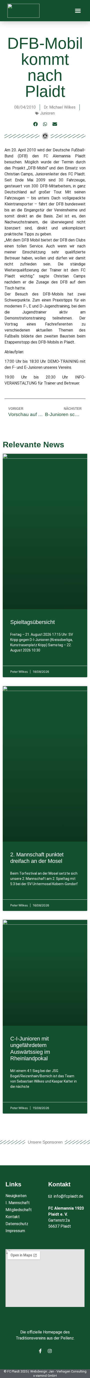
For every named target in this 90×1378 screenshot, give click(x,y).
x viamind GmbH (45, 1375)
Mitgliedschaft (19, 1209)
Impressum (15, 1230)
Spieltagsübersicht (32, 622)
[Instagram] (50, 1351)
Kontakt (13, 1216)
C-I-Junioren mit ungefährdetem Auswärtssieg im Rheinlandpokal (30, 1049)
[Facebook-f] (40, 1351)
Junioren (47, 113)
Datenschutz (17, 1223)
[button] (78, 11)
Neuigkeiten (16, 1195)
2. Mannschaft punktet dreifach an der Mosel (37, 857)
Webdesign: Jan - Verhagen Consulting (58, 1371)
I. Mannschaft (18, 1202)
